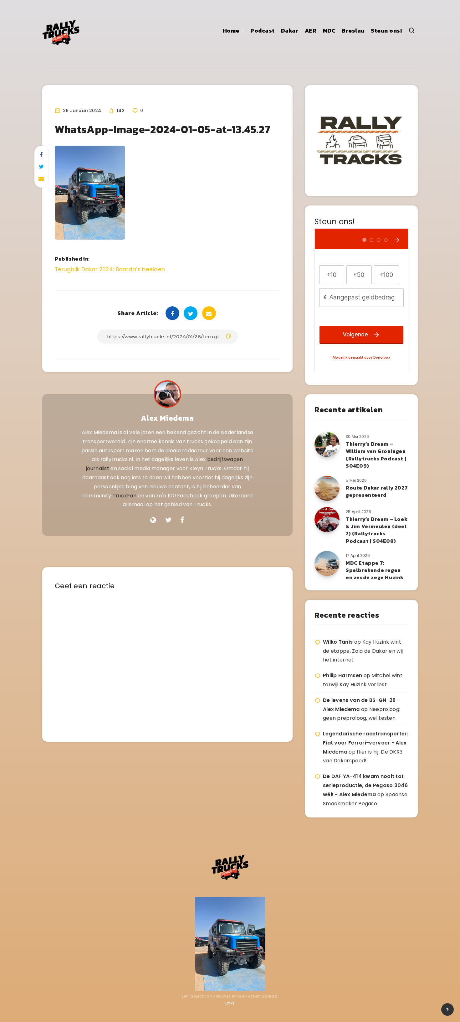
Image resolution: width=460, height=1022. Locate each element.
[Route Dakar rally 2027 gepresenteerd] (327, 488)
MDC (329, 31)
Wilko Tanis (338, 642)
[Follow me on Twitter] (168, 520)
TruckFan (124, 495)
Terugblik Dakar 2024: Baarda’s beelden (110, 269)
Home (231, 31)
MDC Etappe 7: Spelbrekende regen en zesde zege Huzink (375, 570)
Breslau (353, 31)
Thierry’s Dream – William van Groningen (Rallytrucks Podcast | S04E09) (376, 454)
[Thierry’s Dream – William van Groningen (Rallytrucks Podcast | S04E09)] (327, 444)
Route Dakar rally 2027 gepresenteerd (377, 491)
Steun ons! (386, 31)
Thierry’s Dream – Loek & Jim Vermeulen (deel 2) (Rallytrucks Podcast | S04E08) (376, 530)
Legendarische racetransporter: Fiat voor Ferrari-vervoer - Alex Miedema (365, 742)
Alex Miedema (167, 417)
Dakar (290, 31)
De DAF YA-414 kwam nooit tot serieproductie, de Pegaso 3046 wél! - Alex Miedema (365, 785)
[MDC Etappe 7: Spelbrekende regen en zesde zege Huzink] (327, 563)
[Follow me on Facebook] (182, 520)
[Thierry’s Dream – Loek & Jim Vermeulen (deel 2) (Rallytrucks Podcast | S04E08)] (327, 519)
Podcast (262, 31)
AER (311, 31)
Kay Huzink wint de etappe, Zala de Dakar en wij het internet (363, 651)
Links (230, 1003)
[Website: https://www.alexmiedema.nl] (153, 520)
